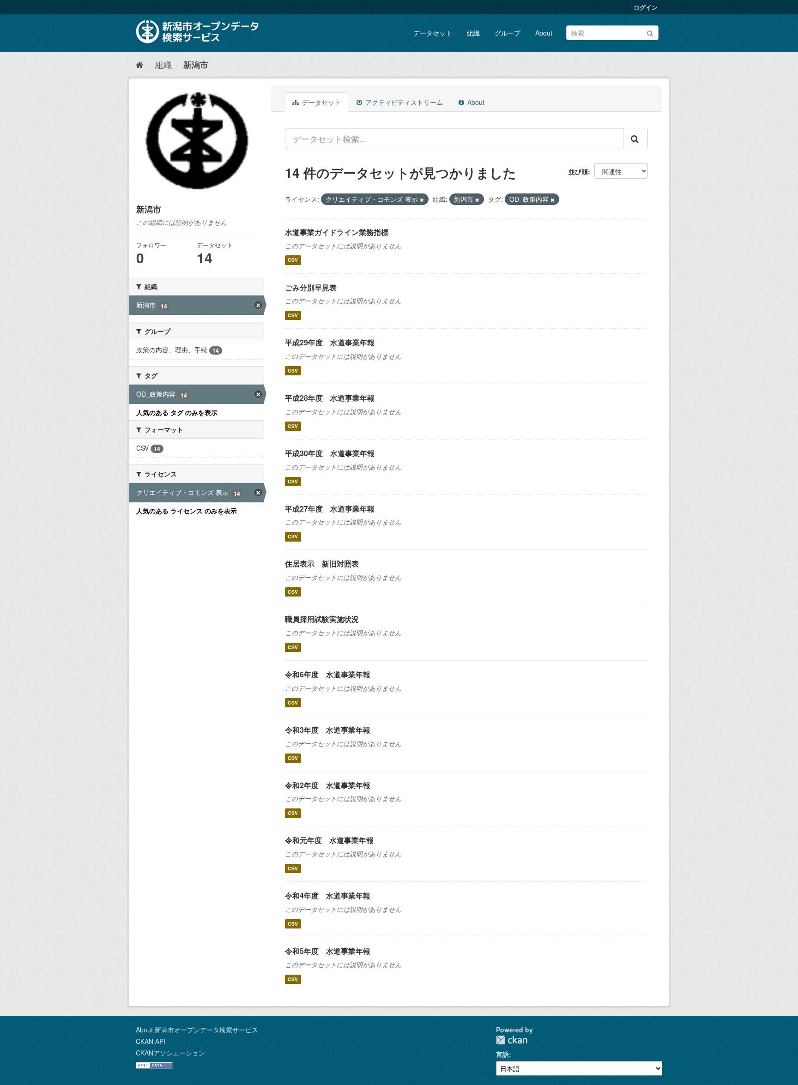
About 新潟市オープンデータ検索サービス (197, 1029)
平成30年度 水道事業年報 (330, 453)
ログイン (646, 7)
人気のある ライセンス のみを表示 (186, 510)
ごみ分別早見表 (311, 287)
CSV (293, 260)
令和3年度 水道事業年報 (327, 729)
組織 (473, 32)
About (543, 32)
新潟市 (195, 65)
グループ (507, 32)
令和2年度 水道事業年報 (327, 785)
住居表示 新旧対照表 (322, 563)
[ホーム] (140, 64)
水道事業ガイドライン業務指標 (336, 232)
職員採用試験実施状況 (322, 619)
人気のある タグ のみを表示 (177, 412)
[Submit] (650, 32)
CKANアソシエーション (170, 1052)
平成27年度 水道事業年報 (330, 508)
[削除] (422, 199)
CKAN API (150, 1041)
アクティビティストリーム (403, 102)
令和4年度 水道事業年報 (327, 895)
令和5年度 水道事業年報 (327, 951)
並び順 (578, 171)
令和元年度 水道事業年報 (329, 840)
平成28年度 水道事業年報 (330, 397)
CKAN (511, 1040)
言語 (502, 1054)
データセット (432, 32)
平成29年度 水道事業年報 (330, 342)
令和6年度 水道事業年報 (327, 674)
